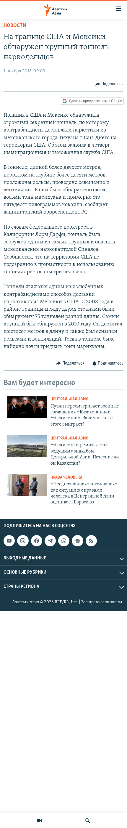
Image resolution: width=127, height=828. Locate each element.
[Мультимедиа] (39, 820)
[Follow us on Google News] (77, 540)
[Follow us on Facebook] (36, 540)
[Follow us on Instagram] (22, 540)
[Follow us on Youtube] (9, 540)
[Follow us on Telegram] (50, 540)
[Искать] (88, 820)
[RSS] (91, 540)
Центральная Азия (70, 399)
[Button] (109, 84)
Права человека (66, 477)
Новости (15, 25)
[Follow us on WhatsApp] (63, 540)
